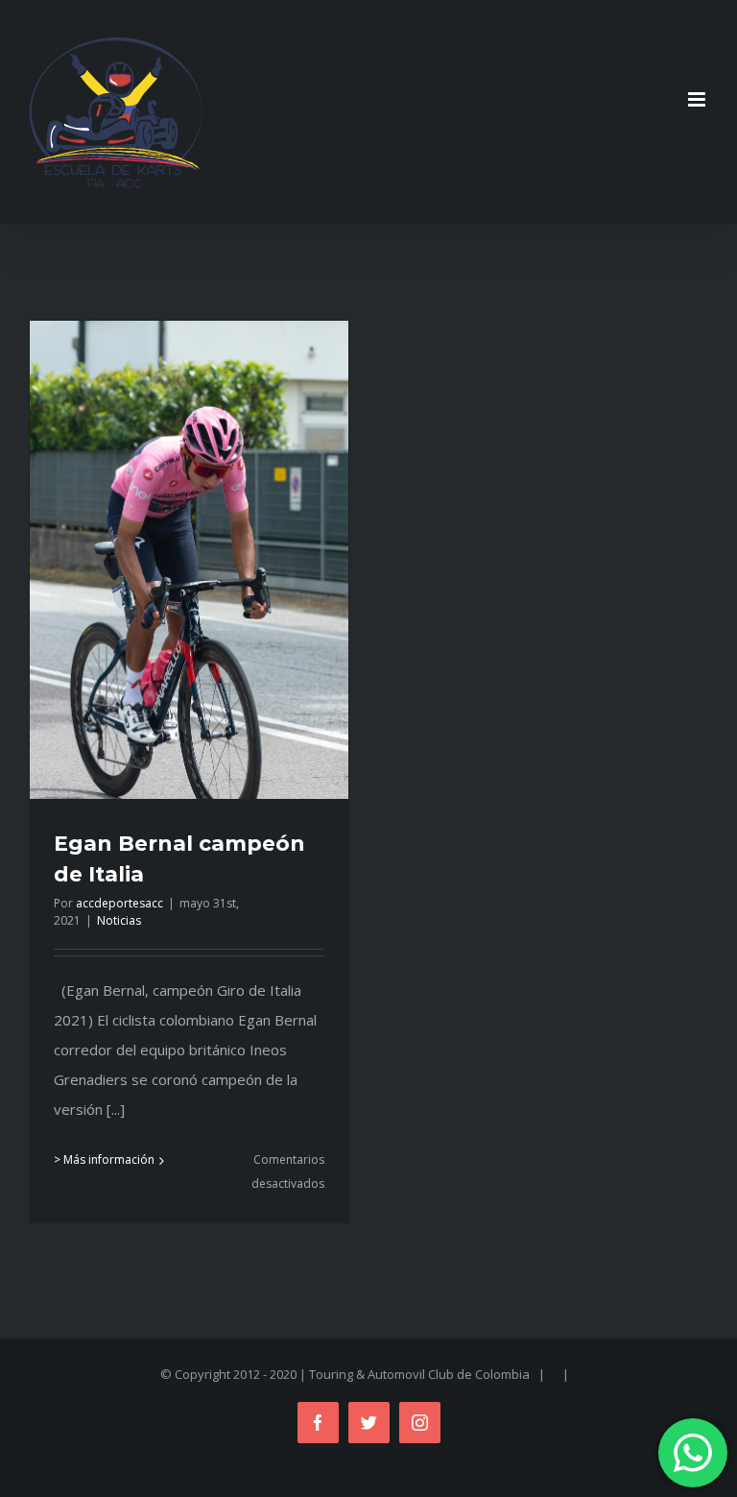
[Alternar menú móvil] (698, 99)
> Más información (104, 1159)
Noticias (119, 920)
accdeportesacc (119, 903)
